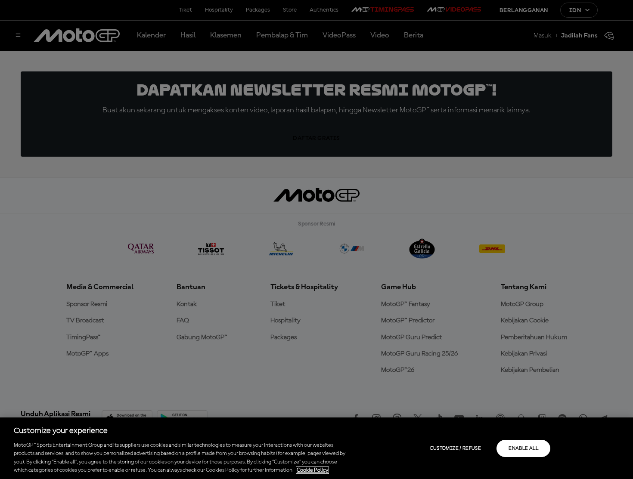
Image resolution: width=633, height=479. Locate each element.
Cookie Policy (312, 470)
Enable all (523, 448)
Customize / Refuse (455, 448)
